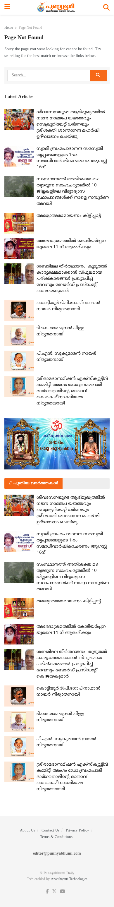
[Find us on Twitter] (54, 891)
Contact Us (50, 830)
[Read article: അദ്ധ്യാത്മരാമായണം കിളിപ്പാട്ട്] (19, 223)
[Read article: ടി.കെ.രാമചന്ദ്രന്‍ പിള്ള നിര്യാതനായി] (19, 335)
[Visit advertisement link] (57, 443)
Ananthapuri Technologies (69, 879)
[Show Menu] (7, 7)
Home (8, 28)
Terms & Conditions (56, 837)
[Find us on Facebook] (47, 891)
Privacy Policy (77, 830)
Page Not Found (30, 28)
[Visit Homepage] (57, 7)
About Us (27, 830)
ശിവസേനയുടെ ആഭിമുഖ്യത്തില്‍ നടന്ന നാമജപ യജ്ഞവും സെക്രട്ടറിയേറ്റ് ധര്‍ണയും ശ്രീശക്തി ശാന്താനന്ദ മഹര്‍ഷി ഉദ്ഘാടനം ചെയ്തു (71, 124)
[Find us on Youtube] (62, 891)
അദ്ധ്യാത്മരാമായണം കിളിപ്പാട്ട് (69, 216)
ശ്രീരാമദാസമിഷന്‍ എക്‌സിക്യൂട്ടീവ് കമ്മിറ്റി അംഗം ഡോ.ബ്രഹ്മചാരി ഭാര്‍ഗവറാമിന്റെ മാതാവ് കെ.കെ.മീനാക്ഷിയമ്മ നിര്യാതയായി (72, 391)
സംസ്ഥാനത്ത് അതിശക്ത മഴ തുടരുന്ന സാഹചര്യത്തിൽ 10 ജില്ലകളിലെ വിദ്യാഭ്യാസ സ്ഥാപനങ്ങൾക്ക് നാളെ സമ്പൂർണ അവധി (73, 191)
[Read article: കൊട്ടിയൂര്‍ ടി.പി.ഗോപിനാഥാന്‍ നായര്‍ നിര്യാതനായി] (19, 310)
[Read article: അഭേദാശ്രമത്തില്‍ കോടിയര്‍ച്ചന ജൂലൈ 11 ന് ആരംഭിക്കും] (19, 248)
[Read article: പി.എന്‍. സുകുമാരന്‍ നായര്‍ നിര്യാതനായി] (19, 361)
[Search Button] (106, 7)
